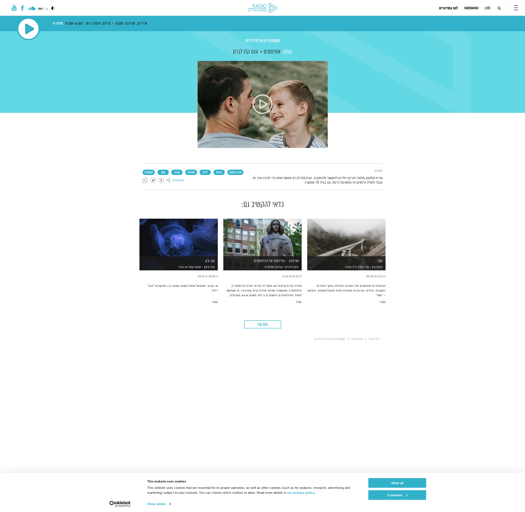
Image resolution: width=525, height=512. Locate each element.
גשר (380, 261)
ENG (40, 8)
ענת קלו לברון (245, 52)
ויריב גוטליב (350, 267)
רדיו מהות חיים (263, 8)
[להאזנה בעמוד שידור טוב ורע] (178, 237)
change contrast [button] (53, 8)
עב (47, 8)
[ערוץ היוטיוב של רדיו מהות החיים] (14, 8)
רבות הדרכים (292, 267)
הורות (219, 172)
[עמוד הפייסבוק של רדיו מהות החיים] (22, 8)
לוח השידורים (448, 8)
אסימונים (272, 52)
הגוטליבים (377, 267)
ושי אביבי (182, 267)
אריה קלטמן (235, 172)
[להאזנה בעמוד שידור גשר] (346, 237)
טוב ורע (210, 261)
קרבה (177, 172)
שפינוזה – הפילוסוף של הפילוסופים (276, 261)
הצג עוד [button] (262, 324)
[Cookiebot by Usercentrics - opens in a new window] (120, 504)
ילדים (205, 172)
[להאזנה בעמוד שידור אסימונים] (262, 104)
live (487, 8)
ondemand (471, 8)
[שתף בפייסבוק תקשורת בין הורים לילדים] (161, 180)
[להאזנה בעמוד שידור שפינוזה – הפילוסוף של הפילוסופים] (262, 237)
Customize (395, 495)
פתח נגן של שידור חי (28, 28)
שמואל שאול (194, 267)
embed (178, 180)
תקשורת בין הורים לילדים (262, 40)
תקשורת (149, 172)
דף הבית (374, 339)
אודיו (383, 302)
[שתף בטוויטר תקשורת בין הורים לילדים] (153, 180)
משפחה (191, 172)
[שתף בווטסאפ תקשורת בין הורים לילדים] (145, 180)
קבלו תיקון (209, 267)
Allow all (397, 483)
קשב (163, 172)
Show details (156, 504)
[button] (516, 7)
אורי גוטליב (363, 267)
